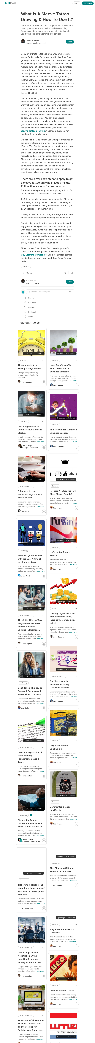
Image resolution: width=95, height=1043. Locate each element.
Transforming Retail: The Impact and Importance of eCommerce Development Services (31, 890)
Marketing (23, 683)
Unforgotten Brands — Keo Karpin (61, 808)
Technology (56, 863)
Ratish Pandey (58, 385)
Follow (70, 42)
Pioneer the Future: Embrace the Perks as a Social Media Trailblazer (30, 823)
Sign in (76, 3)
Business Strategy (58, 676)
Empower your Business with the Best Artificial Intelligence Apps (30, 558)
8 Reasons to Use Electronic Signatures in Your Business (30, 494)
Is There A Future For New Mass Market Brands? (63, 492)
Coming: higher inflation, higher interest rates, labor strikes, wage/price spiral (63, 618)
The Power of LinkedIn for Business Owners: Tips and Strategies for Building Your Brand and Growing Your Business (31, 1025)
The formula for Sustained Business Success (63, 431)
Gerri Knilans (25, 708)
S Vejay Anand (58, 508)
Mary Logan (57, 885)
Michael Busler (58, 637)
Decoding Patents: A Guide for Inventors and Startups (30, 429)
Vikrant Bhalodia (27, 908)
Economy (55, 608)
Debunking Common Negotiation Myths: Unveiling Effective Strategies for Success (29, 957)
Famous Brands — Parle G (63, 990)
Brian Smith (25, 511)
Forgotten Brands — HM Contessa (62, 931)
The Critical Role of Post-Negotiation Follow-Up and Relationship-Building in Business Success (31, 625)
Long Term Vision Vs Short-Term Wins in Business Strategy (60, 368)
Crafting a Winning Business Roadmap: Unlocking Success (60, 684)
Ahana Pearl (25, 576)
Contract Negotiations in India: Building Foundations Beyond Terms (30, 757)
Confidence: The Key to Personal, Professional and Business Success (30, 691)
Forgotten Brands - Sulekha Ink (59, 747)
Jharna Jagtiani (27, 382)
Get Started (88, 3)
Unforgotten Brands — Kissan (61, 554)
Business (26, 266)
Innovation (23, 421)
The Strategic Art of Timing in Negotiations (29, 367)
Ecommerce (24, 880)
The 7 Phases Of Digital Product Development (62, 870)
